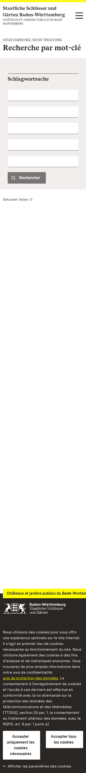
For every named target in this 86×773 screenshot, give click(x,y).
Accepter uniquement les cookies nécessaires (20, 745)
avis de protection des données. (31, 678)
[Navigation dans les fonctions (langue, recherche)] (79, 16)
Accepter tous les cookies (63, 739)
